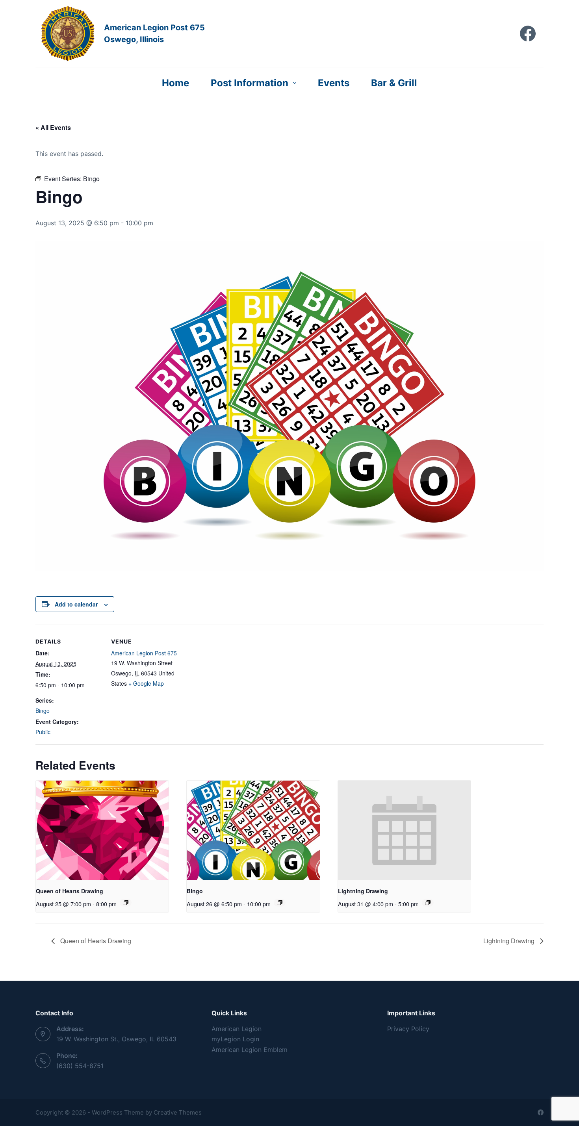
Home (175, 83)
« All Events (53, 127)
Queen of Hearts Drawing (69, 891)
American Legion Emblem (250, 1050)
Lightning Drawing (363, 891)
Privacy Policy (408, 1029)
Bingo (42, 710)
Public (42, 732)
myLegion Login (235, 1039)
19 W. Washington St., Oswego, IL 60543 (116, 1039)
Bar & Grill (394, 83)
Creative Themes (178, 1112)
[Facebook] (528, 33)
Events (333, 83)
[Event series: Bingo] (279, 902)
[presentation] (102, 830)
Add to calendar (76, 604)
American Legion (237, 1029)
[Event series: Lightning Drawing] (428, 902)
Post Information (249, 83)
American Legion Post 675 (144, 653)
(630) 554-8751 (80, 1066)
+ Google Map (146, 683)
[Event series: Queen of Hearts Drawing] (125, 902)
